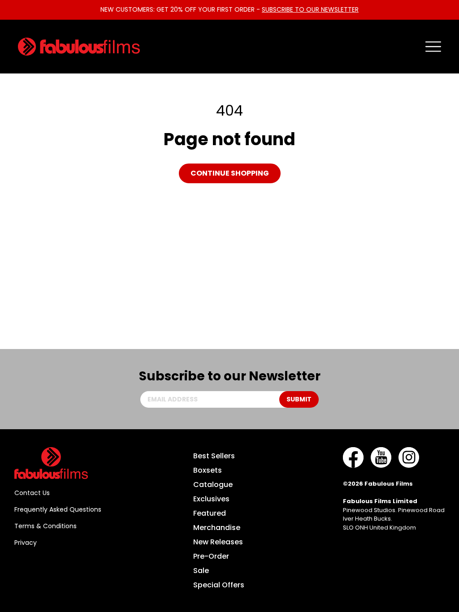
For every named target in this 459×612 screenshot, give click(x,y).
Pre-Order (211, 556)
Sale (201, 570)
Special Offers (218, 585)
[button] (433, 46)
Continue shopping (230, 173)
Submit (299, 399)
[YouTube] (381, 457)
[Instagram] (408, 457)
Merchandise (216, 527)
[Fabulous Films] (79, 47)
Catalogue (213, 484)
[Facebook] (353, 457)
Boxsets (207, 470)
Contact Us (32, 492)
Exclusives (211, 499)
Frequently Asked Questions (57, 509)
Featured (209, 513)
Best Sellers (214, 456)
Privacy (25, 542)
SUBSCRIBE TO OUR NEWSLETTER (310, 9)
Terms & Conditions (45, 525)
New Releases (218, 542)
